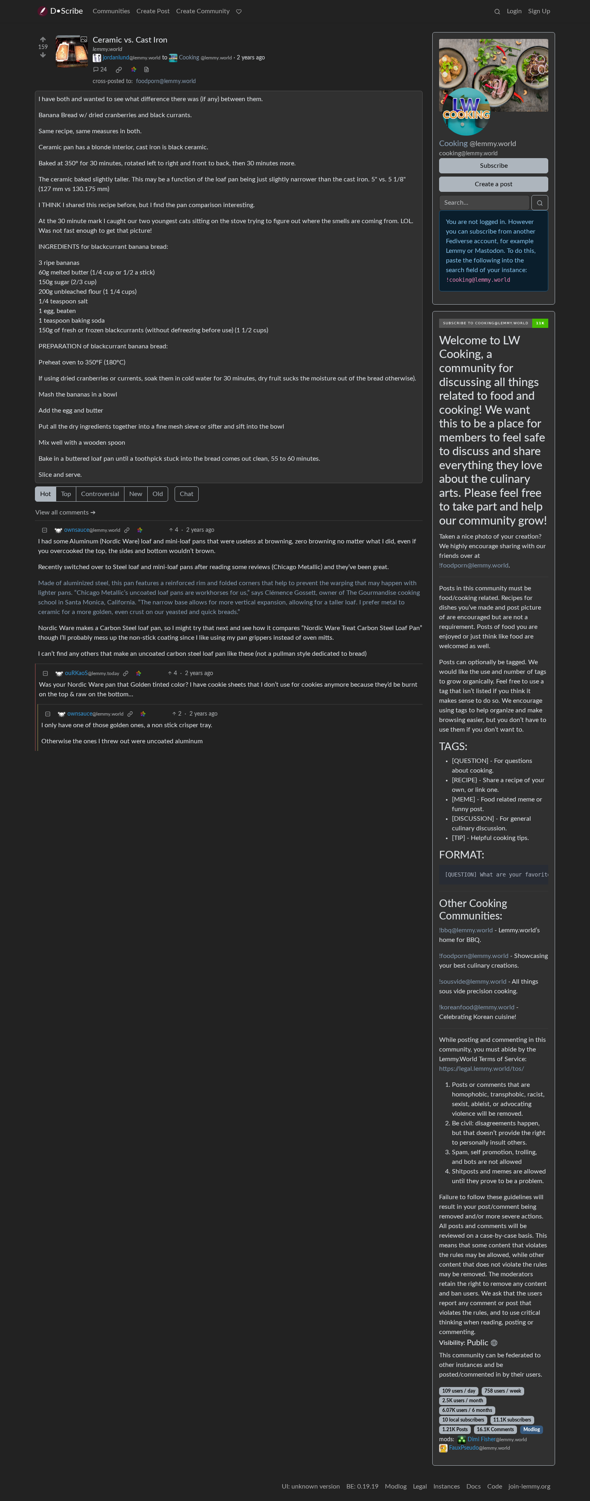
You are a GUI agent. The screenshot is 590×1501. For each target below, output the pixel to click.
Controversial (100, 494)
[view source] (146, 70)
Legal (420, 1486)
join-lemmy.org (529, 1486)
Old (158, 494)
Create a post (494, 184)
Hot (45, 494)
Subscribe (494, 166)
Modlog (531, 1429)
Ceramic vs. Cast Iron (130, 40)
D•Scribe (66, 11)
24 (103, 70)
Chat (186, 494)
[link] (118, 69)
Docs (473, 1486)
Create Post (153, 11)
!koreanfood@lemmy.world (477, 1007)
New (135, 494)
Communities (111, 11)
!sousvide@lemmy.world (473, 981)
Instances (446, 1486)
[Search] (497, 11)
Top (66, 494)
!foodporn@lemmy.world (474, 565)
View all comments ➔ (65, 512)
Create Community (203, 11)
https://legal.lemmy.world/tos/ (481, 1069)
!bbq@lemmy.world (466, 930)
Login (514, 11)
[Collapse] (44, 530)
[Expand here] (72, 51)
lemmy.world (107, 49)
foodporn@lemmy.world (166, 81)
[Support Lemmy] (239, 11)
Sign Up (539, 11)
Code (494, 1486)
